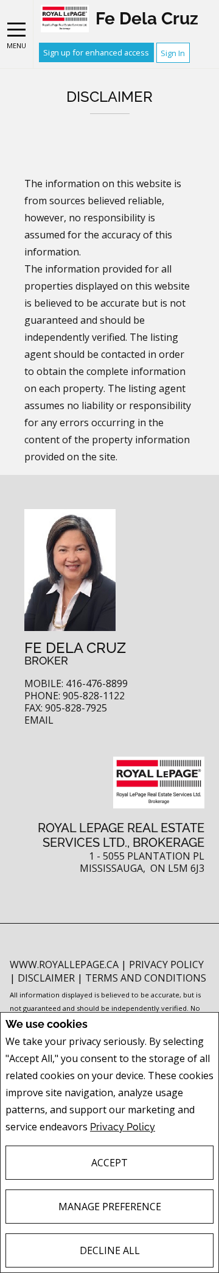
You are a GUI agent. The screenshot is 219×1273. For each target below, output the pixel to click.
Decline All (110, 1250)
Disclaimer (47, 978)
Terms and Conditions (145, 978)
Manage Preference (109, 1206)
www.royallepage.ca (64, 964)
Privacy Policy (122, 1127)
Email (39, 720)
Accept (109, 1162)
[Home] (65, 18)
